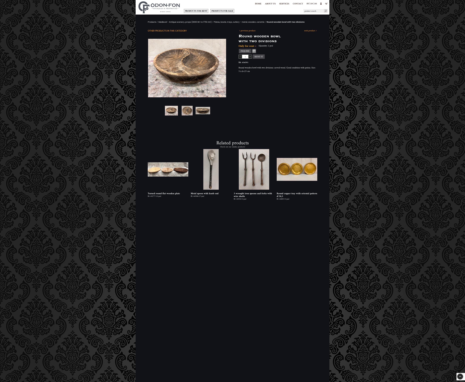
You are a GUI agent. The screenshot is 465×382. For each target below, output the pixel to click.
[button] (270, 3)
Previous (154, 68)
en (312, 3)
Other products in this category (167, 31)
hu (308, 3)
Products (152, 22)
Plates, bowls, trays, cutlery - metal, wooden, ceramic (239, 22)
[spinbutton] (245, 56)
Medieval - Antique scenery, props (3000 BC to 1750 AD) (185, 22)
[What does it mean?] (255, 46)
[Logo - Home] (159, 7)
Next (220, 68)
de (315, 3)
